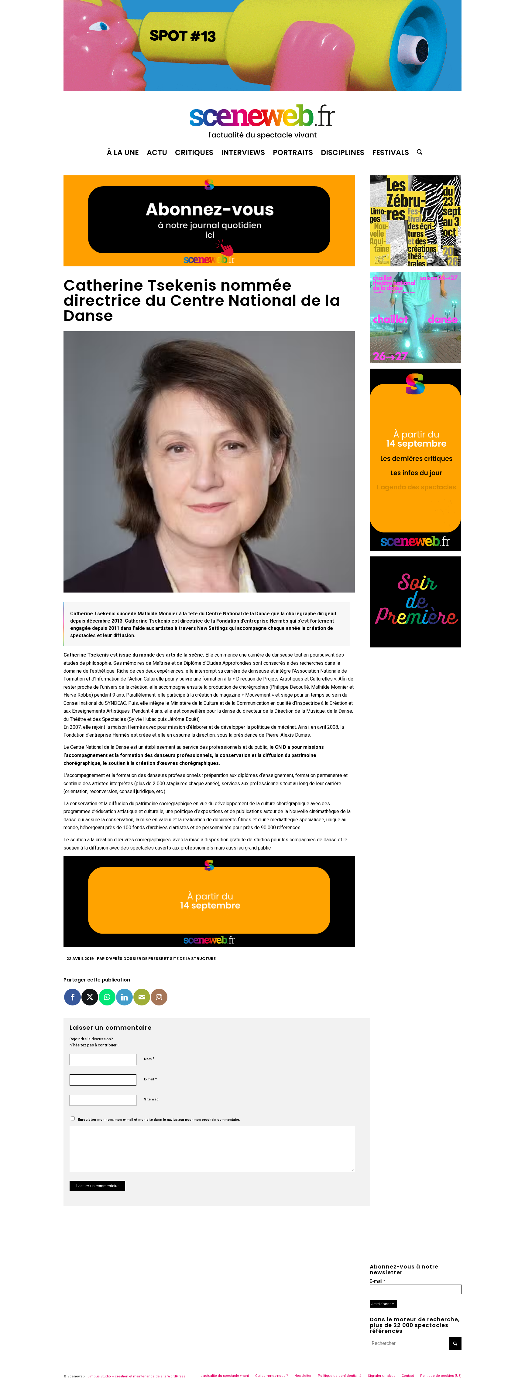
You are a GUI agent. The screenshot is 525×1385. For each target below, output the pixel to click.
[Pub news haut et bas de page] (209, 265)
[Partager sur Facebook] (72, 997)
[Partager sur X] (89, 997)
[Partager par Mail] (141, 997)
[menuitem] (123, 152)
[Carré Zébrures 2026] (415, 265)
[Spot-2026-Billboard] (262, 89)
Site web (151, 1099)
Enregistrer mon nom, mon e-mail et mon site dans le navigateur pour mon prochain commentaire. (159, 1120)
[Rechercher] (418, 152)
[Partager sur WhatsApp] (107, 997)
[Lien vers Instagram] (159, 997)
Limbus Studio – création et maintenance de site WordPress (136, 1376)
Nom (149, 1058)
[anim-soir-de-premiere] (415, 646)
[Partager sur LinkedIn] (124, 997)
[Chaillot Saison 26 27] (415, 361)
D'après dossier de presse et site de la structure (161, 958)
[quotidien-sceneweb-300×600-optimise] (415, 549)
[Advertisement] (416, 691)
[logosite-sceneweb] (262, 119)
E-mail (150, 1079)
